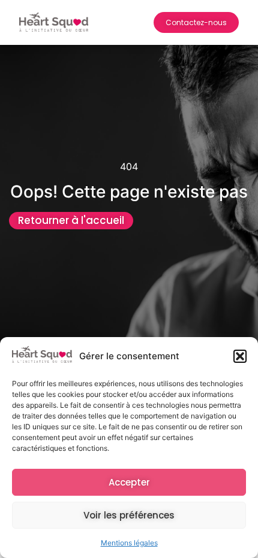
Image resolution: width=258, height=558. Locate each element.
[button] (240, 356)
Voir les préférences (129, 515)
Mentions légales (129, 542)
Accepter (129, 482)
